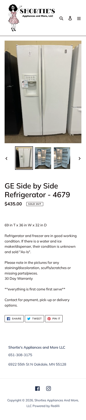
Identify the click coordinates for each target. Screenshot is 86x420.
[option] (24, 158)
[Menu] (79, 18)
